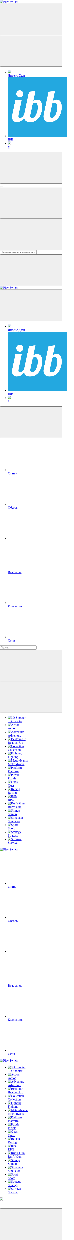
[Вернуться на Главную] (9, 287)
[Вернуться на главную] (9, 1)
